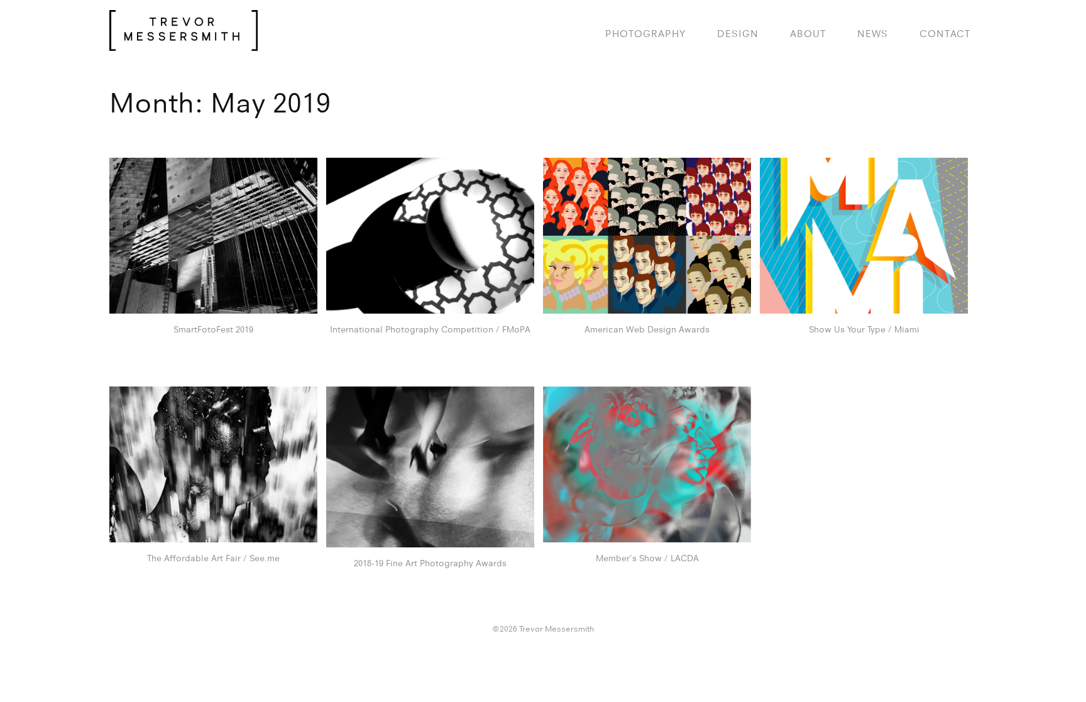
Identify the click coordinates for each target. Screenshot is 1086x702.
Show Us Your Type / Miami (864, 329)
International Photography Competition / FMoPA (430, 329)
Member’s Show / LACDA (647, 558)
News (872, 34)
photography (645, 34)
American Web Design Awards (647, 329)
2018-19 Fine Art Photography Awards (430, 563)
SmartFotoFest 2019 (213, 329)
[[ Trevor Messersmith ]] (183, 44)
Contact (944, 34)
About (808, 34)
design (738, 34)
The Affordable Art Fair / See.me (213, 558)
